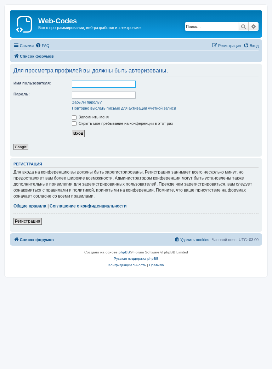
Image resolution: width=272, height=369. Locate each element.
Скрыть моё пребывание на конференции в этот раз (125, 123)
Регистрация (27, 221)
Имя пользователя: (32, 83)
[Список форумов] (25, 23)
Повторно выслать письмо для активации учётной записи (124, 108)
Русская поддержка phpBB (136, 258)
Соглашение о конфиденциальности (88, 206)
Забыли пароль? (87, 102)
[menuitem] (42, 45)
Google (21, 147)
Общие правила (29, 206)
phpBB (124, 252)
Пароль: (21, 94)
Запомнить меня (93, 117)
